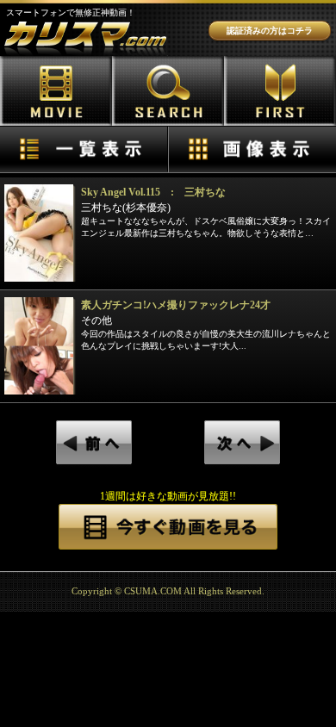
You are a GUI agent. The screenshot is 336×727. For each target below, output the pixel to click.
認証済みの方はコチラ (270, 30)
